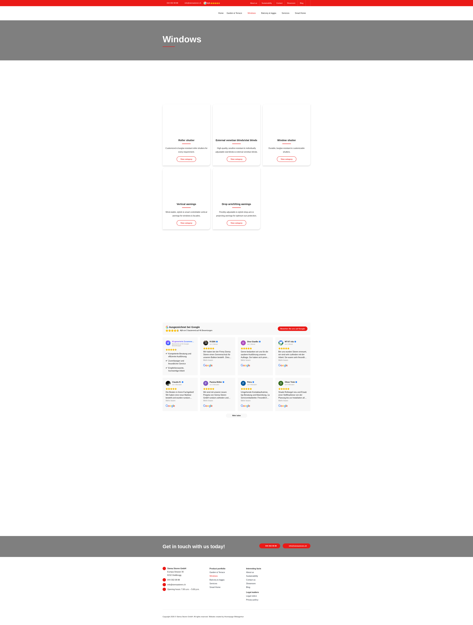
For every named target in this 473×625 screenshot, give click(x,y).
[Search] (309, 13)
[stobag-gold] (294, 568)
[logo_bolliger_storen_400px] (294, 582)
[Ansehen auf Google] (205, 342)
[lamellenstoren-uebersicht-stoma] (236, 107)
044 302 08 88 (172, 3)
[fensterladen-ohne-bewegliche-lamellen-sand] (286, 107)
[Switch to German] (308, 3)
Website (212, 617)
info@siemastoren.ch (193, 3)
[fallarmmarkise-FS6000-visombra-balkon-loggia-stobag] (236, 171)
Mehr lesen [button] (208, 360)
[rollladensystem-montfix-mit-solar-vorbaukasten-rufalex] (186, 107)
